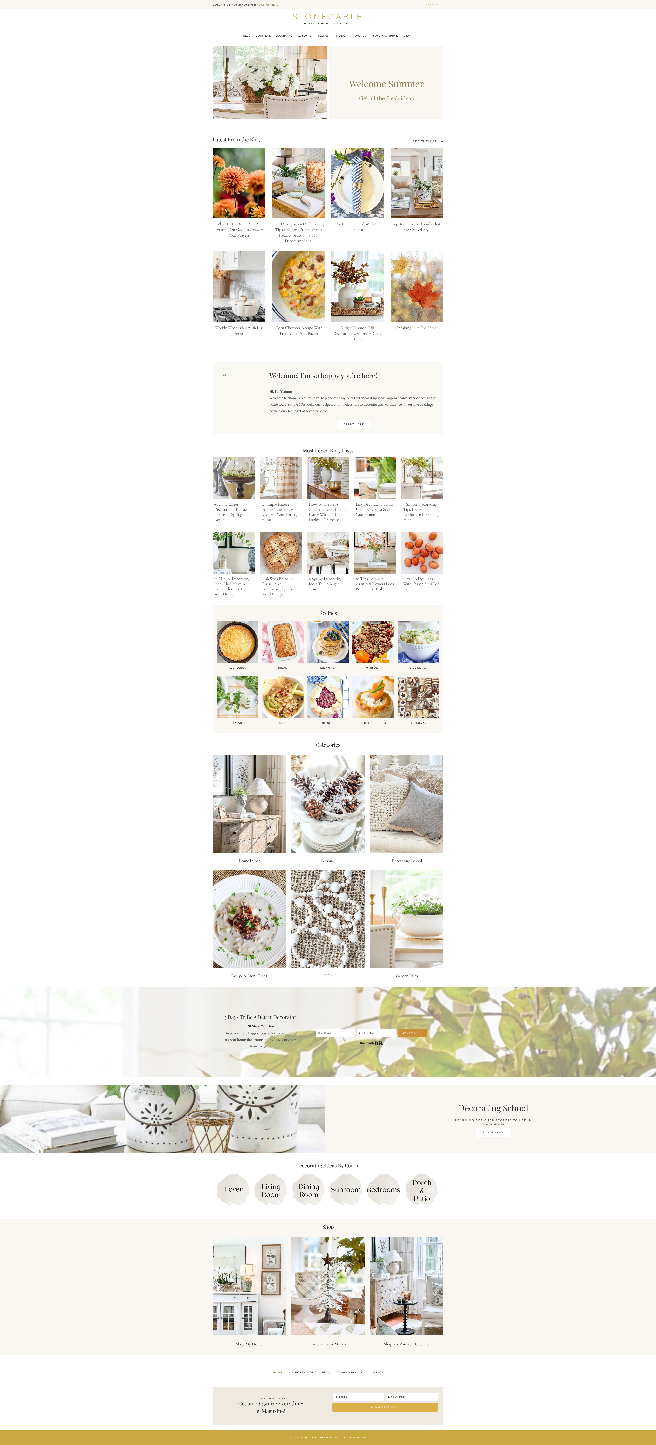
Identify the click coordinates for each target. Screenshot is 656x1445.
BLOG (246, 35)
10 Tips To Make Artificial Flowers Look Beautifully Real (375, 583)
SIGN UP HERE (268, 4)
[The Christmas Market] (328, 1286)
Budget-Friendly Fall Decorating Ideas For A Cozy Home (357, 333)
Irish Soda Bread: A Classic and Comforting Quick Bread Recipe (277, 586)
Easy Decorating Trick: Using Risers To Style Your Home (374, 509)
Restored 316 (357, 1437)
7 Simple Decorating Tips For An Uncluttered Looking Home (420, 512)
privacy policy (350, 1372)
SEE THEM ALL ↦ (428, 141)
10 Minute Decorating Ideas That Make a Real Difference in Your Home (232, 586)
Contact (376, 1372)
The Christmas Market (328, 1344)
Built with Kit (371, 1043)
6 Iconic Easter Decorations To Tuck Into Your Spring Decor (231, 512)
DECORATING (284, 35)
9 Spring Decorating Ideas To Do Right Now (325, 583)
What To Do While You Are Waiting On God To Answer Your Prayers (239, 229)
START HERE (263, 35)
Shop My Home (249, 1344)
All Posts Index (302, 1372)
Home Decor (249, 860)
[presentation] (239, 183)
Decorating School (407, 860)
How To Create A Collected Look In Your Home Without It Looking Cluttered (328, 512)
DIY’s (327, 975)
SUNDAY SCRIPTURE (385, 35)
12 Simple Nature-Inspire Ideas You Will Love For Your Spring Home (279, 512)
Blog (326, 1372)
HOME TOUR (360, 35)
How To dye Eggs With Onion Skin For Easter (421, 583)
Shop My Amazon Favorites (407, 1344)
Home (277, 1372)
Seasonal (328, 860)
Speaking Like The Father (417, 327)
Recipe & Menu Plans (249, 975)
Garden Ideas (407, 975)
